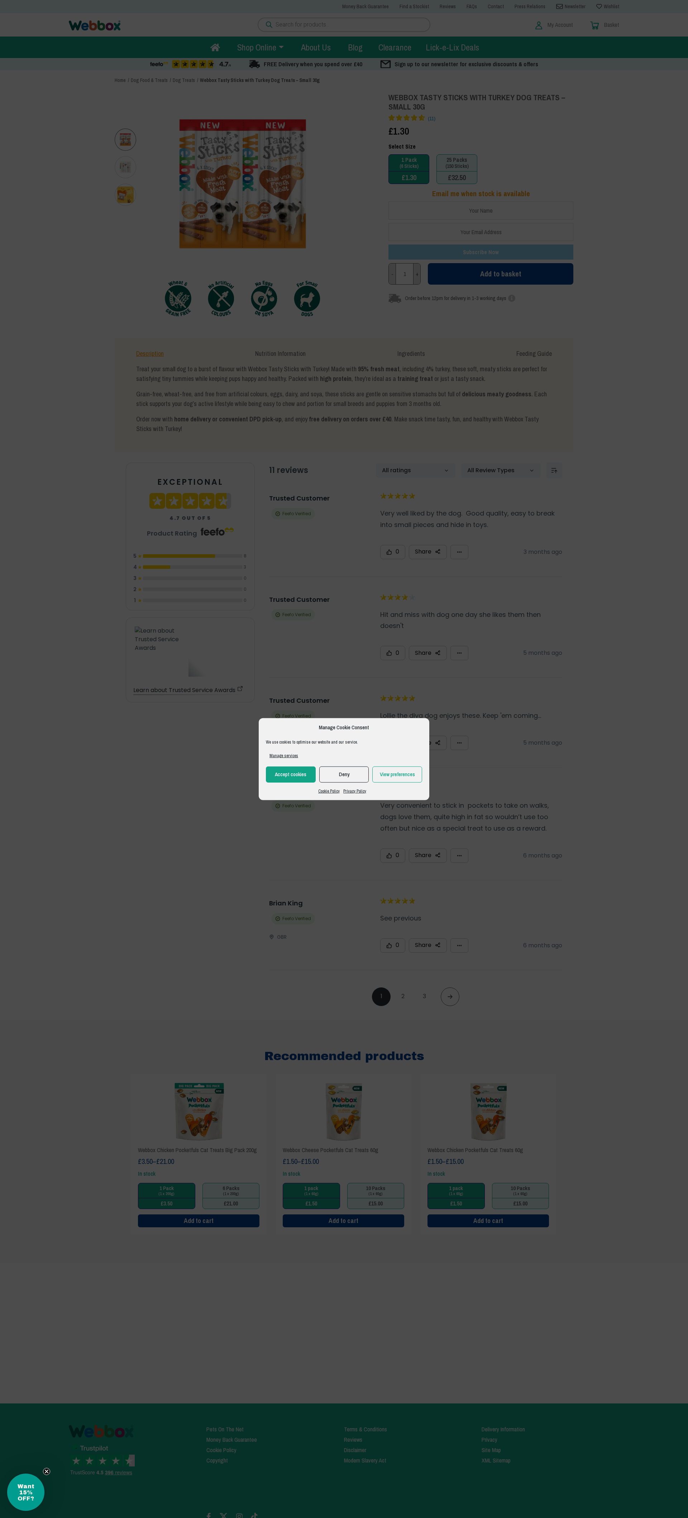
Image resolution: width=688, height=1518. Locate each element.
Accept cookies (290, 774)
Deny (344, 774)
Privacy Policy (354, 791)
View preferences (397, 774)
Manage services (283, 755)
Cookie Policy (329, 791)
